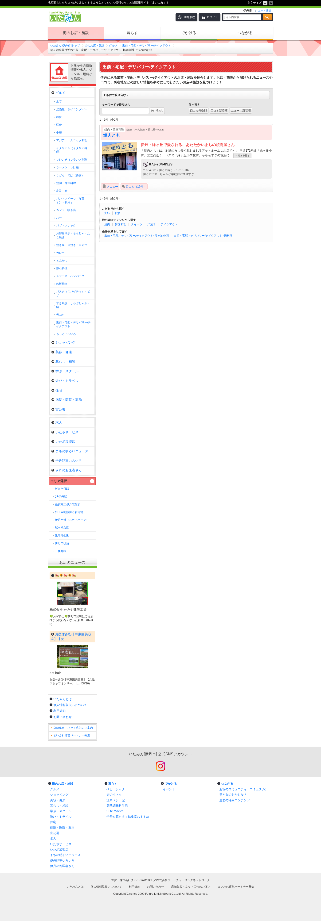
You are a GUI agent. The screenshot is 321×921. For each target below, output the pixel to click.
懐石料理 (61, 268)
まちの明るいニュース (71, 451)
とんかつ (61, 260)
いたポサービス (66, 432)
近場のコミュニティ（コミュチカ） (243, 789)
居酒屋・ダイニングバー (71, 109)
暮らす (132, 33)
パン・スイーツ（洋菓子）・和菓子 (70, 200)
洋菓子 (151, 224)
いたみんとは (62, 699)
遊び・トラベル (66, 381)
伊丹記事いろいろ (68, 461)
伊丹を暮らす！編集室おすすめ (127, 816)
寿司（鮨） (63, 190)
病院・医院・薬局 (68, 400)
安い (107, 213)
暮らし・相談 (65, 362)
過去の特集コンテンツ (234, 800)
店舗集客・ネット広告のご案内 (73, 727)
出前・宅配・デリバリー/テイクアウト (146, 45)
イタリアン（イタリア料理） (71, 150)
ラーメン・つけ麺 (67, 167)
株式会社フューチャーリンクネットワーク (183, 880)
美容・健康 (63, 352)
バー (59, 217)
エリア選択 (59, 481)
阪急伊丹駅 (62, 488)
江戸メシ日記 (115, 800)
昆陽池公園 (62, 535)
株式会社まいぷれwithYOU (136, 880)
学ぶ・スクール (66, 371)
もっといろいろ (66, 334)
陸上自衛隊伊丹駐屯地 (69, 512)
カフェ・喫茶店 (66, 210)
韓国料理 (120, 224)
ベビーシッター (117, 789)
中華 (59, 132)
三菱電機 (60, 551)
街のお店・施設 (76, 33)
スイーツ (136, 224)
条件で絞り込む (116, 95)
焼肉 (107, 224)
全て (59, 101)
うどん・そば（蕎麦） (70, 175)
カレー (60, 252)
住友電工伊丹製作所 (67, 504)
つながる (245, 33)
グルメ (113, 45)
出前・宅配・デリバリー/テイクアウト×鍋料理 (203, 235)
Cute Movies (115, 811)
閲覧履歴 (189, 17)
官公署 (60, 409)
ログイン (212, 17)
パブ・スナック (66, 225)
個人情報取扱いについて (70, 705)
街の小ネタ (114, 794)
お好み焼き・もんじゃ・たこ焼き (73, 235)
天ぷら (60, 314)
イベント (169, 789)
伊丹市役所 (62, 543)
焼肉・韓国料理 (66, 183)
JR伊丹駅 (61, 496)
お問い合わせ (62, 717)
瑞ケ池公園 (62, 527)
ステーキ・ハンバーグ (70, 276)
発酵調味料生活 (117, 805)
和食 (59, 117)
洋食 (59, 124)
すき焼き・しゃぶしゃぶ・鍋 (73, 305)
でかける (188, 33)
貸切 (118, 213)
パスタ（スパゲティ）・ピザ (73, 293)
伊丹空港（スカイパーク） (72, 519)
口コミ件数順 (198, 110)
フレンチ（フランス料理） (73, 159)
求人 (58, 422)
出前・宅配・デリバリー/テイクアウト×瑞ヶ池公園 (136, 235)
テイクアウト (169, 224)
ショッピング (65, 342)
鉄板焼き (61, 283)
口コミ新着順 (219, 110)
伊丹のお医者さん (68, 470)
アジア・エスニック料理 (71, 140)
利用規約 (59, 711)
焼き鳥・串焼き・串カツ (71, 245)
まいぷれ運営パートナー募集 (71, 735)
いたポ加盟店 (65, 441)
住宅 (58, 390)
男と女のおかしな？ (233, 794)
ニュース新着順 (241, 110)
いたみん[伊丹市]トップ (65, 45)
